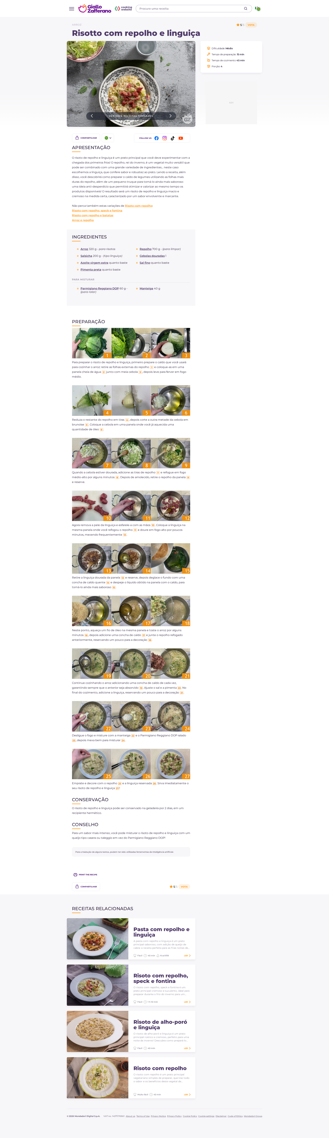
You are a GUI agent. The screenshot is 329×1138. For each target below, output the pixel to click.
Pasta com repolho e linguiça (161, 932)
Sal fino (145, 262)
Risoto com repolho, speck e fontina (97, 210)
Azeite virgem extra (94, 262)
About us (130, 1116)
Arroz (77, 24)
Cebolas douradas (152, 256)
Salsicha (86, 256)
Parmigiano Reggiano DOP (100, 288)
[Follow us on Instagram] (165, 138)
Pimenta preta (91, 269)
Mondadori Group (253, 1116)
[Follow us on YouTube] (181, 138)
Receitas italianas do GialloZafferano (105, 8)
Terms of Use (143, 1116)
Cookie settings (206, 1116)
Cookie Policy (190, 1116)
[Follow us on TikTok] (173, 138)
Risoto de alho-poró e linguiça (160, 1024)
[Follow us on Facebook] (157, 138)
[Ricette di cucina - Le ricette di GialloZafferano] (257, 8)
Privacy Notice (158, 1116)
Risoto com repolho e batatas (92, 215)
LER (186, 955)
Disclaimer (221, 1116)
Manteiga (146, 288)
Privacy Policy (174, 1116)
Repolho (145, 249)
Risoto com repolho (138, 205)
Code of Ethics (235, 1116)
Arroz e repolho (83, 220)
